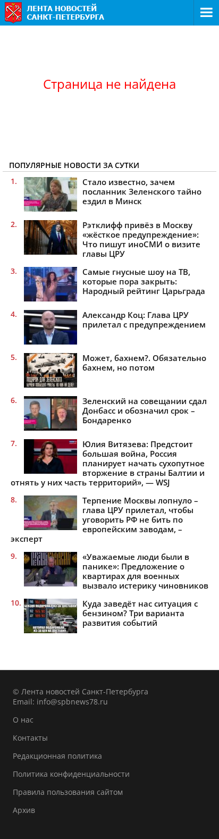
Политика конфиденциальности (71, 774)
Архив (24, 810)
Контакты (30, 738)
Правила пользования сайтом (68, 792)
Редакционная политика (57, 756)
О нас (23, 720)
